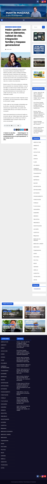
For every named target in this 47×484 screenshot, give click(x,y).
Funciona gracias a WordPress (17, 481)
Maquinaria (36, 235)
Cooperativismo (37, 173)
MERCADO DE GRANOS (6, 431)
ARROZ (35, 148)
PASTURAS (36, 256)
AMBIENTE (36, 145)
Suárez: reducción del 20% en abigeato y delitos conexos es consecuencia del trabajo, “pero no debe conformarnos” (23, 344)
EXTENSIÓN (36, 193)
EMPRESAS (36, 179)
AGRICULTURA (37, 142)
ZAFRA (35, 279)
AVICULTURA (37, 152)
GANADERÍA (37, 209)
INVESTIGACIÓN (38, 225)
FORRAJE (36, 202)
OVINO (35, 253)
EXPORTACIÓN (37, 186)
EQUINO (36, 183)
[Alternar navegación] (23, 20)
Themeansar (33, 481)
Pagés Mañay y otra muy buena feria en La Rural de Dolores (23, 393)
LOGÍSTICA (36, 232)
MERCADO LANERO (38, 243)
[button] (45, 20)
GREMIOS (36, 216)
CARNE (35, 155)
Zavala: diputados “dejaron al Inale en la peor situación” (39, 123)
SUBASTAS (36, 273)
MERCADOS (36, 247)
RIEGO (35, 263)
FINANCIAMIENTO (38, 196)
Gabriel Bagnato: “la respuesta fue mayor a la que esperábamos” (22, 134)
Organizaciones (37, 250)
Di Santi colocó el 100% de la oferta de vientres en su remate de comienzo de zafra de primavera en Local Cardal (23, 386)
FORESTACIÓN (37, 199)
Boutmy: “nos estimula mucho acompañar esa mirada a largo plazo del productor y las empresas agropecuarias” (23, 400)
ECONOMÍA (36, 176)
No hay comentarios (9, 316)
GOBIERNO (36, 212)
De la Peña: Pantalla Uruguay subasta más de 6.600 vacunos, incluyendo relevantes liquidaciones (39, 105)
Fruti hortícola (37, 206)
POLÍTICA (36, 260)
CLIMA (35, 162)
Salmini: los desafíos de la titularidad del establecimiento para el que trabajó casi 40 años (9, 136)
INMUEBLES (37, 222)
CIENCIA (36, 158)
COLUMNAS (37, 165)
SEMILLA (36, 270)
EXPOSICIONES (37, 189)
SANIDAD (36, 266)
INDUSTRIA (36, 219)
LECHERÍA (36, 229)
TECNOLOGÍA (37, 276)
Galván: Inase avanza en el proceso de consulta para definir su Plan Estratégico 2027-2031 (39, 130)
